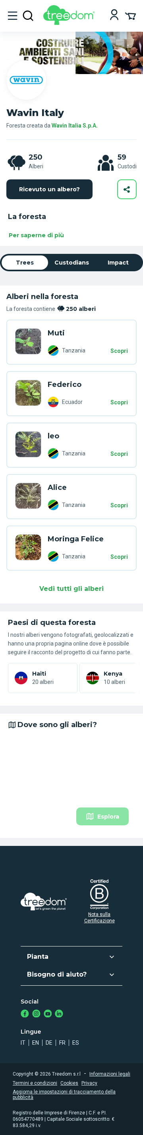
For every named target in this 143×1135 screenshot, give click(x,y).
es (75, 1043)
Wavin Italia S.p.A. (75, 125)
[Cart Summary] (130, 15)
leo (53, 436)
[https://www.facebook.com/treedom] (25, 1014)
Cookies (69, 1083)
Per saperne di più (36, 235)
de (49, 1043)
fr (62, 1043)
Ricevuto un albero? (49, 189)
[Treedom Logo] (70, 23)
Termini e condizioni (35, 1083)
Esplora (108, 816)
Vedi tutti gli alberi (71, 588)
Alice (57, 487)
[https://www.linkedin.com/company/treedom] (59, 1014)
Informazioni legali (109, 1074)
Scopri (119, 351)
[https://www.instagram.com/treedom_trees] (36, 1014)
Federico (64, 384)
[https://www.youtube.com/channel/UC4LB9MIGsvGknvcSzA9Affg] (48, 1014)
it (23, 1043)
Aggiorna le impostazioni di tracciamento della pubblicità (64, 1094)
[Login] (114, 15)
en (35, 1043)
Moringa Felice (76, 539)
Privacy (89, 1083)
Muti (56, 333)
